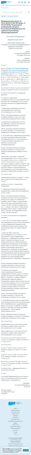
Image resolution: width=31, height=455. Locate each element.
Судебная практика (15, 410)
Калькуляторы (15, 424)
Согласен (25, 450)
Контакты (15, 430)
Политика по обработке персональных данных (15, 441)
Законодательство (15, 419)
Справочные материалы (15, 426)
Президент (15, 415)
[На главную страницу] (6, 2)
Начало (2, 7)
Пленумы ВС (15, 417)
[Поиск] (19, 2)
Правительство (15, 413)
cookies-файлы (14, 448)
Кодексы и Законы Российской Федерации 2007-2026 (15, 446)
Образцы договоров (15, 428)
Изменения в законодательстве (15, 421)
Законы (7, 7)
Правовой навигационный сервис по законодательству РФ (15, 438)
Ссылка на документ (12, 16)
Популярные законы (15, 412)
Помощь (15, 432)
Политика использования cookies (15, 443)
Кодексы (16, 408)
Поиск (15, 434)
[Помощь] (22, 2)
